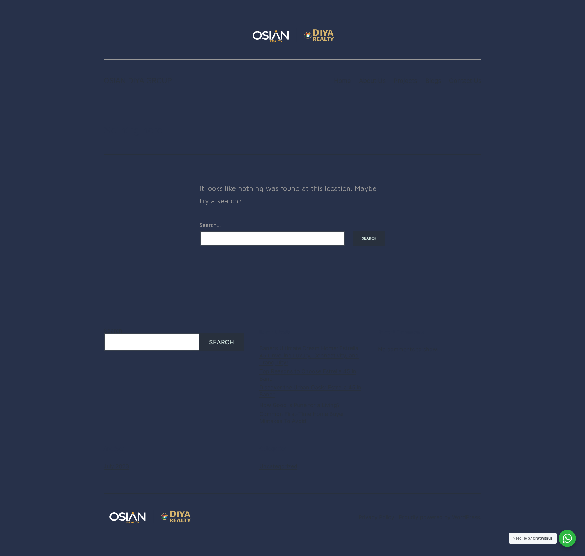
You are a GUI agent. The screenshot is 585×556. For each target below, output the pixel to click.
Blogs (433, 80)
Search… (210, 225)
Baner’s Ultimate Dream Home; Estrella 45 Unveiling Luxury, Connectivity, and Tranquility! (309, 355)
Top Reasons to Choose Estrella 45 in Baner (307, 375)
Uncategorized (278, 466)
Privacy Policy (376, 517)
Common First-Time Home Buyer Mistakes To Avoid (301, 417)
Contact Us (465, 80)
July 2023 (116, 466)
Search (113, 330)
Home (342, 80)
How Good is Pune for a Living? (299, 405)
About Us (372, 80)
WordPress (466, 517)
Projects (405, 80)
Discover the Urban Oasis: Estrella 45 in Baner (310, 391)
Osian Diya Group (138, 80)
